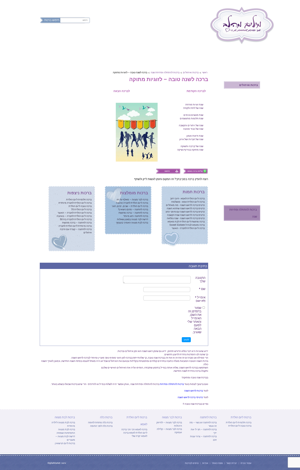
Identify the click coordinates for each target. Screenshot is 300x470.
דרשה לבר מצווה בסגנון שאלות (132, 219)
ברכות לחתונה (137, 34)
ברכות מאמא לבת (246, 122)
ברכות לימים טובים (246, 100)
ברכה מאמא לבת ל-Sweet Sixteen (187, 224)
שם (202, 288)
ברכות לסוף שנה (248, 249)
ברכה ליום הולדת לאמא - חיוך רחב (187, 198)
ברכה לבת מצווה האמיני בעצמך (132, 222)
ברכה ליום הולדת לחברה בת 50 (76, 219)
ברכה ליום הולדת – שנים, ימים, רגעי (130, 206)
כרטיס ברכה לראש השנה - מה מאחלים (185, 205)
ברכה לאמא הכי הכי (137, 429)
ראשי (204, 72)
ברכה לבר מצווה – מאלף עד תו (132, 199)
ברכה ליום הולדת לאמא (134, 431)
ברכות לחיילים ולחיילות (244, 93)
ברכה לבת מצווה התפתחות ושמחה (66, 431)
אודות (205, 463)
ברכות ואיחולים (191, 72)
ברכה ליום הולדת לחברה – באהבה (74, 216)
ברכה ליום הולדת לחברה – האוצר (75, 212)
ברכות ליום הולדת (167, 34)
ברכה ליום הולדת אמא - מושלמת (188, 201)
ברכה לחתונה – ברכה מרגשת (133, 212)
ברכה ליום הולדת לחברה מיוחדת (75, 202)
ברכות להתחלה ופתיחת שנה (165, 72)
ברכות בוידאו (250, 241)
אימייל (200, 299)
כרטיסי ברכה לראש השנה (190, 397)
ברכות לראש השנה (193, 390)
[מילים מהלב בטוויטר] (49, 6)
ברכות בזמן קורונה (247, 258)
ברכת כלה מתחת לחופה (100, 422)
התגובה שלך (200, 279)
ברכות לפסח (196, 34)
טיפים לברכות (192, 463)
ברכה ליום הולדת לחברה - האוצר (188, 228)
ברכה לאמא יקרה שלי (135, 434)
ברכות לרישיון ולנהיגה (244, 158)
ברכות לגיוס (250, 130)
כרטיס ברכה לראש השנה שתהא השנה (186, 208)
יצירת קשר (232, 463)
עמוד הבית (245, 463)
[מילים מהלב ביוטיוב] (67, 6)
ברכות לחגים (250, 59)
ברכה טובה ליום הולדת (80, 206)
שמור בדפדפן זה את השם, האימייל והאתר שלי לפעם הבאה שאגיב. (194, 320)
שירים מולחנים (248, 195)
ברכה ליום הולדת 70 (81, 209)
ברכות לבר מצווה (108, 34)
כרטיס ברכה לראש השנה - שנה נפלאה (186, 218)
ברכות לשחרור (248, 137)
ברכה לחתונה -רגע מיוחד (135, 216)
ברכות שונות (250, 180)
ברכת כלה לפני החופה (101, 425)
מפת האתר (217, 463)
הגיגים (253, 202)
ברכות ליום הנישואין (65, 443)
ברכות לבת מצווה (78, 34)
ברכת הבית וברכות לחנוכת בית (241, 169)
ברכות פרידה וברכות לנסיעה (245, 148)
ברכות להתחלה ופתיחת (171, 384)
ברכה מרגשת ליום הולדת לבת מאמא (186, 221)
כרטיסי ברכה (250, 232)
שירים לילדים (249, 187)
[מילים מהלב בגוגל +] (55, 6)
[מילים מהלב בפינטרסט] (61, 6)
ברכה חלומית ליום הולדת (79, 199)
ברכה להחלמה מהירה (244, 115)
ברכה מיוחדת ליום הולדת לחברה (75, 225)
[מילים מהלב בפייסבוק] (42, 6)
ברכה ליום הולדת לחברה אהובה (132, 202)
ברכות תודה (250, 108)
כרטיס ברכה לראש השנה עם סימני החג (185, 211)
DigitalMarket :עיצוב (57, 462)
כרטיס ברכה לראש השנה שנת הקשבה (186, 215)
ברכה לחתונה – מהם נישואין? (133, 209)
